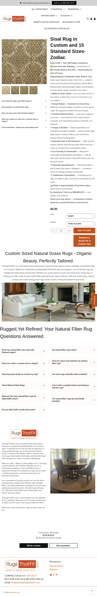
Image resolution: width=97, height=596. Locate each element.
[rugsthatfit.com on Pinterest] (56, 575)
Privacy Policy (56, 566)
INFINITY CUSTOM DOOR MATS (47, 22)
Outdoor (64, 16)
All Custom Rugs (40, 9)
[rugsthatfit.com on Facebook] (54, 575)
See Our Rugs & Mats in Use (57, 28)
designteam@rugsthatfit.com (25, 582)
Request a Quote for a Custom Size (84, 240)
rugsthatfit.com (14, 592)
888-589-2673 (29, 575)
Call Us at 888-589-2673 (64, 3)
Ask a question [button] (63, 545)
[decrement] (53, 231)
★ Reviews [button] (95, 300)
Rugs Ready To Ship (71, 22)
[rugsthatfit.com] (14, 19)
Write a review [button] (33, 545)
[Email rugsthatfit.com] (51, 575)
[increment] (69, 231)
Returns (53, 569)
